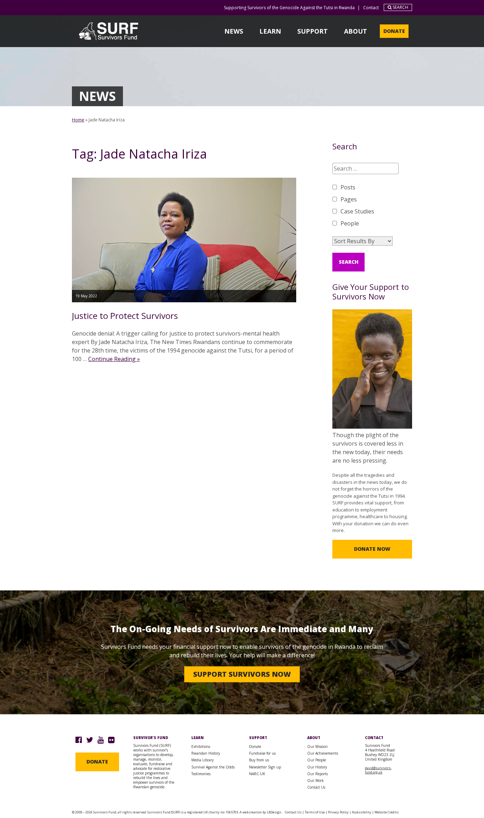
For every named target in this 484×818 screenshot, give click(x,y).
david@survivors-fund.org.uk (378, 770)
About (355, 31)
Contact (371, 8)
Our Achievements (322, 753)
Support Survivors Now (242, 674)
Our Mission (317, 746)
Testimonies (200, 773)
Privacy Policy (338, 812)
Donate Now (372, 548)
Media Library (202, 759)
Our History (317, 767)
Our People (316, 759)
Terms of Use (315, 812)
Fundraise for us (262, 753)
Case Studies (357, 211)
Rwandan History (205, 753)
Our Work (315, 780)
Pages (349, 199)
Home (78, 120)
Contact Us (316, 787)
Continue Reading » (114, 359)
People (350, 223)
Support (312, 31)
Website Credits (387, 812)
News (233, 31)
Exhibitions (200, 746)
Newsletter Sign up (265, 767)
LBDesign (274, 812)
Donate (394, 31)
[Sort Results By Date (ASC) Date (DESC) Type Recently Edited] (362, 241)
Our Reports (317, 773)
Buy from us (259, 759)
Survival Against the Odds (213, 767)
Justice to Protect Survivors (125, 315)
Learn (270, 31)
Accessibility (361, 812)
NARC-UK (257, 773)
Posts (348, 187)
